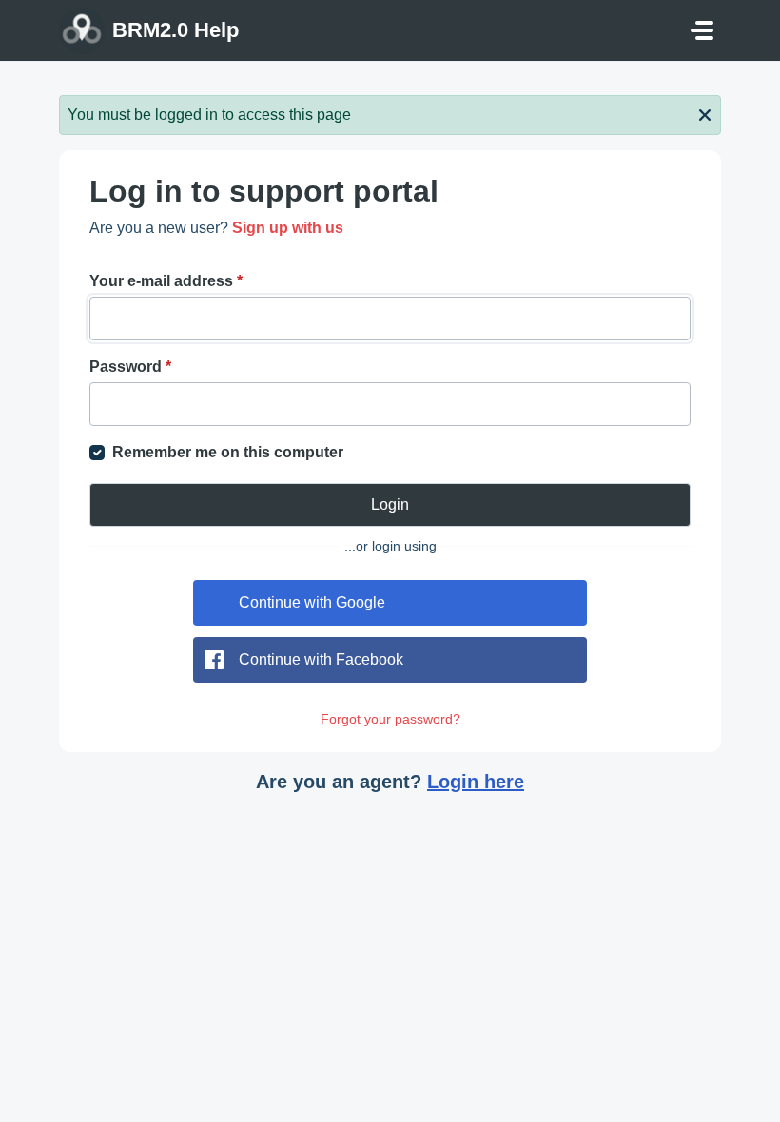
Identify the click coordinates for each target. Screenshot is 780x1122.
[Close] (705, 113)
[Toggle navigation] (702, 30)
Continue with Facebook (321, 659)
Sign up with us (287, 228)
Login (390, 504)
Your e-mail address (166, 281)
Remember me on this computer (227, 452)
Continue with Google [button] (312, 602)
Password (130, 366)
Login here (475, 781)
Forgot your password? (390, 718)
